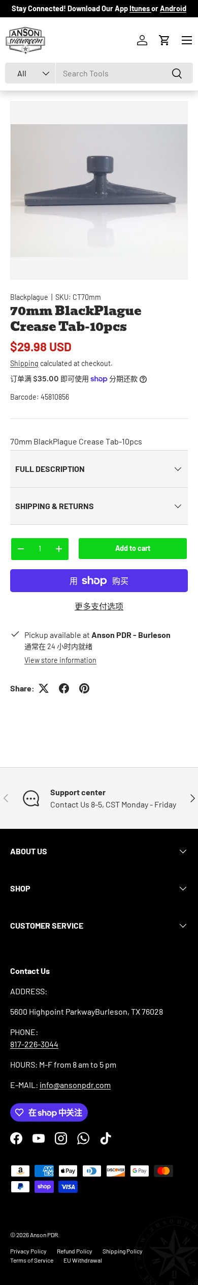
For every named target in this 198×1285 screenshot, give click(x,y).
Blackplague (29, 297)
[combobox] (99, 73)
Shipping (24, 363)
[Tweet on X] (44, 688)
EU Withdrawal (82, 1260)
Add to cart (132, 548)
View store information (60, 660)
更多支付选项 (99, 606)
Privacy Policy (28, 1250)
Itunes (140, 8)
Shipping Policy (123, 1250)
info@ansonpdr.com (75, 1085)
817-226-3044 (34, 1044)
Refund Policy (74, 1250)
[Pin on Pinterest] (84, 688)
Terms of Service (31, 1260)
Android (173, 8)
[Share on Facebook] (64, 688)
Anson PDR (44, 1234)
